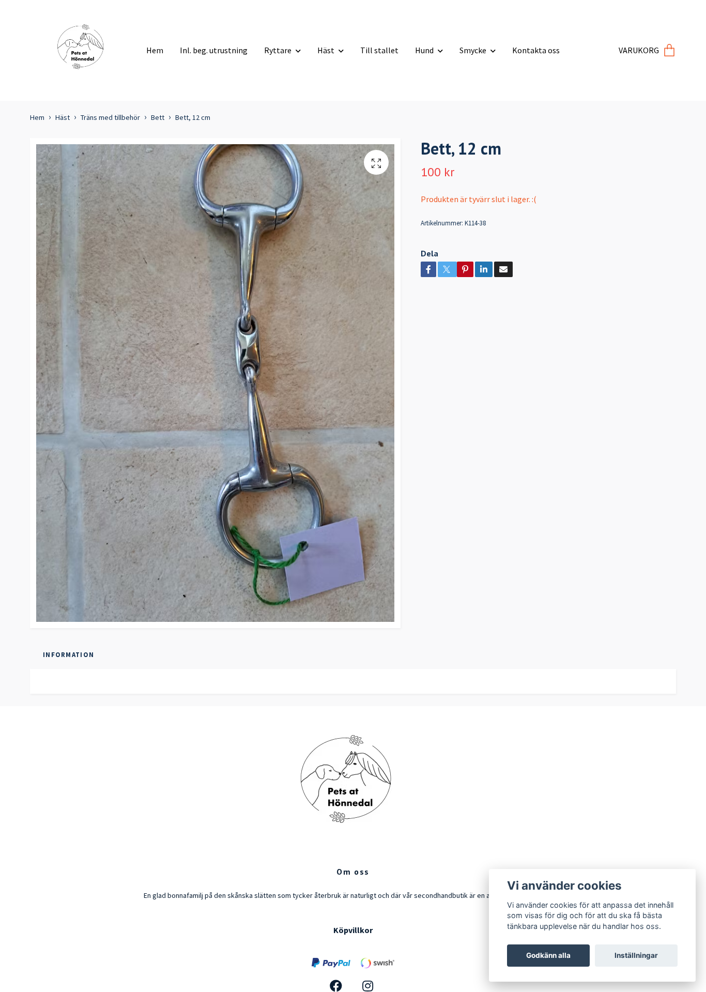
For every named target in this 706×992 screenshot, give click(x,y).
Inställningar (636, 955)
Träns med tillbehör (110, 117)
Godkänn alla (548, 955)
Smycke (472, 50)
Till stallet (379, 50)
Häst (325, 50)
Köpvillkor (353, 930)
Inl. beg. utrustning (214, 50)
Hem (154, 50)
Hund (424, 50)
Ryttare (277, 50)
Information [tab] (68, 654)
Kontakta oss (536, 50)
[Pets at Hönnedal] (84, 46)
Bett (157, 117)
